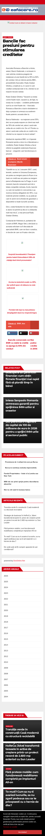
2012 (6, 656)
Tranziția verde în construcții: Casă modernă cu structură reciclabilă (22, 733)
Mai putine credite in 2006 (33, 344)
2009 (6, 668)
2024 (6, 587)
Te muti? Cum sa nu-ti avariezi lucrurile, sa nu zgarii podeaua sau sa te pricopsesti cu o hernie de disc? (22, 539)
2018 (6, 622)
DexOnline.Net (19, 561)
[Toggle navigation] (24, 17)
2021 (6, 605)
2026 (6, 576)
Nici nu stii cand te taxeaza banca (17, 490)
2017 (6, 628)
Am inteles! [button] (22, 832)
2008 (6, 674)
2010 (6, 662)
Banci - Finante (7, 37)
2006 (6, 685)
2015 (6, 639)
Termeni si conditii (10, 827)
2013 (6, 651)
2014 (6, 645)
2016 (6, 633)
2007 (6, 679)
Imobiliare (9, 726)
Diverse (8, 768)
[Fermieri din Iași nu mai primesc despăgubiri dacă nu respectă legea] (23, 302)
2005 (6, 691)
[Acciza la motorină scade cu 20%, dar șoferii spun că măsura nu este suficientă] (22, 275)
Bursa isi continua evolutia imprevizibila (20, 468)
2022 (6, 599)
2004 (6, 697)
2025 (6, 582)
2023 (6, 593)
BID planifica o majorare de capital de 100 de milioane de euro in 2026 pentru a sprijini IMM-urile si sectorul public (22, 428)
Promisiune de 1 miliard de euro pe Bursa (21, 462)
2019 (6, 616)
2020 (6, 610)
